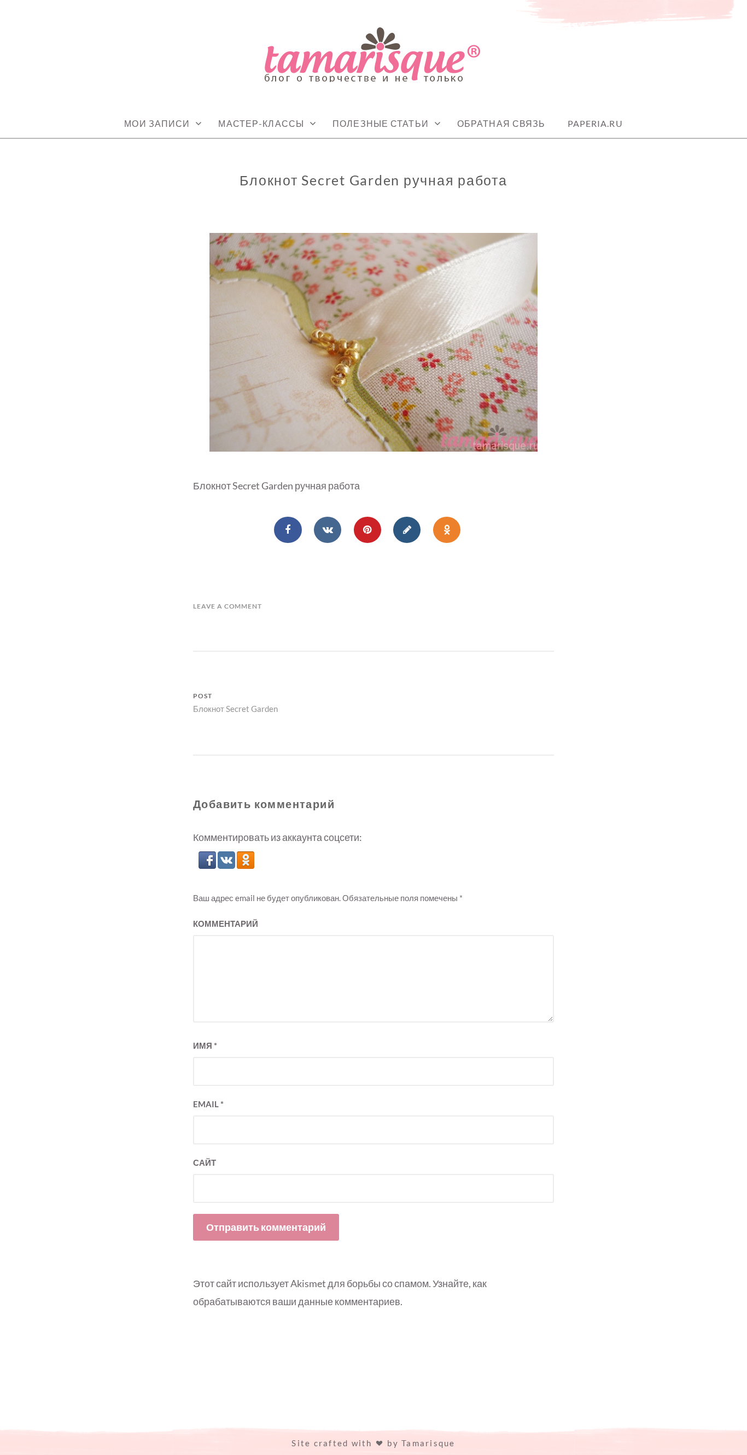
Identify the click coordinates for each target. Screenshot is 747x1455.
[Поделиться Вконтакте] (327, 530)
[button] (208, 865)
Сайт (204, 1162)
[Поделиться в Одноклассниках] (446, 530)
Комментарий (225, 923)
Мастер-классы (261, 123)
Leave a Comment (227, 606)
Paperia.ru (595, 123)
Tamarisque (428, 1443)
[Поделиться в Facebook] (287, 530)
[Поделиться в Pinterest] (367, 530)
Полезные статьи (380, 123)
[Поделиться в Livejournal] (407, 530)
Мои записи (157, 123)
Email (208, 1104)
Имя (205, 1045)
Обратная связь (501, 123)
